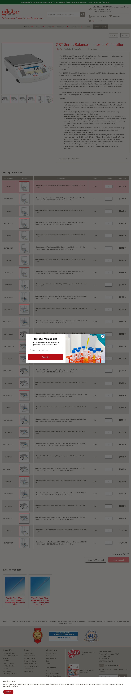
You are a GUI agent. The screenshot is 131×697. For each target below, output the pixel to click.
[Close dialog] (103, 336)
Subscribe (46, 357)
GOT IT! (8, 692)
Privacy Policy (13, 686)
